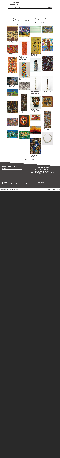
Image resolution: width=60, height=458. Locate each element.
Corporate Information (15, 189)
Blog (26, 183)
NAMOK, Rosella (33, 34)
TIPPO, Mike (32, 156)
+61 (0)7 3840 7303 (53, 183)
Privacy (8, 189)
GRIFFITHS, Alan (10, 42)
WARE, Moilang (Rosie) (22, 79)
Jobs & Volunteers (3, 189)
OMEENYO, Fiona (33, 55)
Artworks (43, 5)
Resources (18, 7)
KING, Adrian (9, 139)
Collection (13, 5)
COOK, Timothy (21, 112)
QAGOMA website (28, 181)
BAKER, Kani (9, 54)
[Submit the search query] (8, 9)
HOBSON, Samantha (33, 135)
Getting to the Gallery (53, 182)
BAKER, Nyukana (21, 59)
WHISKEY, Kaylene (45, 53)
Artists (47, 5)
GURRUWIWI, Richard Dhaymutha (47, 93)
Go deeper (50, 5)
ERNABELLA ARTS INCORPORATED (23, 57)
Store (27, 182)
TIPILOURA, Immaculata (34, 110)
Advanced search (50, 7)
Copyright (11, 189)
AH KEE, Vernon (10, 86)
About (27, 184)
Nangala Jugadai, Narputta (11, 127)
